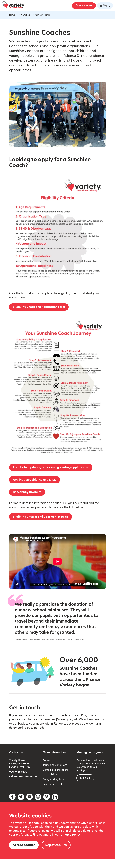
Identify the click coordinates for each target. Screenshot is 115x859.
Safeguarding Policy (54, 779)
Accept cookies (24, 845)
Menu (106, 6)
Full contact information (23, 776)
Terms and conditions (55, 765)
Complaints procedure (55, 769)
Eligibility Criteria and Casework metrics (40, 517)
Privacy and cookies (54, 784)
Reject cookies (56, 845)
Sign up (85, 778)
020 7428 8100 (18, 771)
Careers (47, 760)
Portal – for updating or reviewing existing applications (50, 467)
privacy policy (70, 835)
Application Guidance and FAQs (34, 480)
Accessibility (50, 774)
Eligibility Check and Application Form (39, 307)
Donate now (84, 5)
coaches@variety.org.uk (61, 719)
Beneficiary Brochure (27, 492)
